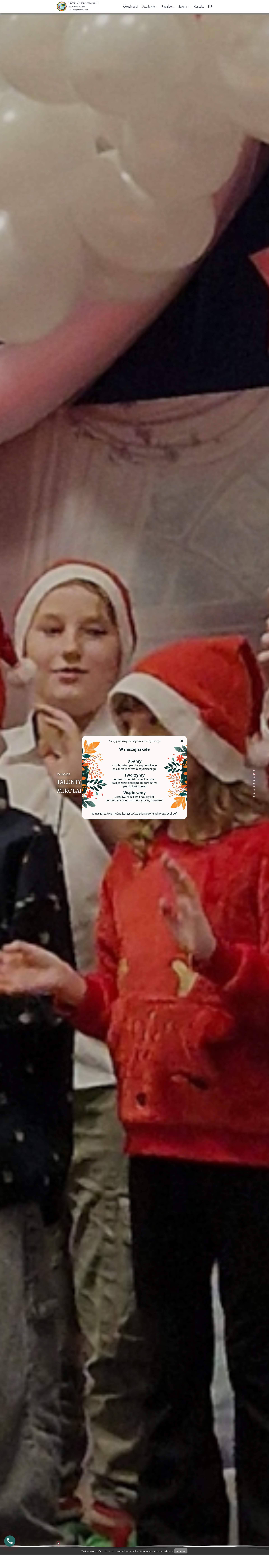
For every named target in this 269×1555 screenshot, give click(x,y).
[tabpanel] (134, 783)
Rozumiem (181, 1551)
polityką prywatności (131, 1551)
